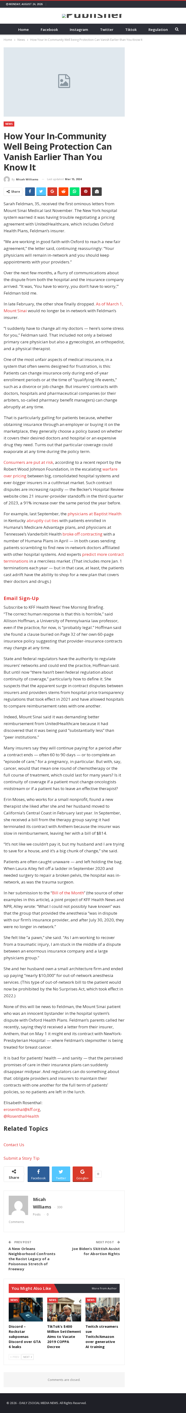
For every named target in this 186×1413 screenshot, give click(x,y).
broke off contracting (82, 534)
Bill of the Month (68, 893)
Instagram (79, 29)
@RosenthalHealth (21, 1116)
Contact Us (14, 1144)
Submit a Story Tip (21, 1158)
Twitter (106, 29)
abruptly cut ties (42, 520)
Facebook (49, 29)
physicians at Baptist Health (94, 513)
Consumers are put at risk (28, 462)
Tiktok (131, 29)
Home (23, 29)
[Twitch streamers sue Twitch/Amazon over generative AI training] (102, 1309)
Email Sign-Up (21, 598)
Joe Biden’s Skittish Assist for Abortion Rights (96, 1251)
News (9, 124)
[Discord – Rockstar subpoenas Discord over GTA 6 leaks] (26, 1309)
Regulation (158, 29)
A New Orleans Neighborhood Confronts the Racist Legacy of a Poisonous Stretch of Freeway (31, 1258)
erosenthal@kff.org (22, 1109)
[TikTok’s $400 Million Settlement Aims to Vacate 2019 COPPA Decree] (64, 1309)
